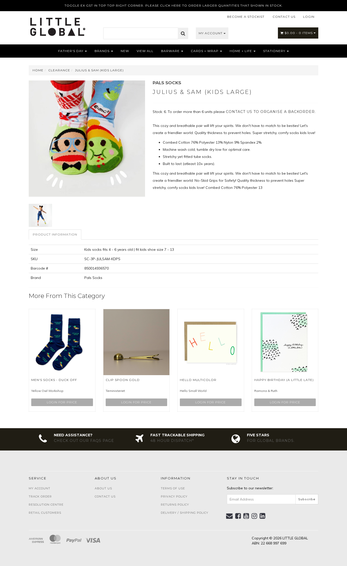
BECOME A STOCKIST (245, 17)
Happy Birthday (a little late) (284, 380)
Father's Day (71, 51)
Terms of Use (173, 488)
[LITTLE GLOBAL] (57, 25)
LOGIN (308, 17)
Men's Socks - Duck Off (54, 380)
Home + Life (241, 51)
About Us (103, 488)
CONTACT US (284, 17)
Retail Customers (45, 512)
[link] (238, 516)
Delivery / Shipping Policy (184, 512)
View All (145, 51)
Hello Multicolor (198, 380)
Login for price (62, 402)
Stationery (274, 51)
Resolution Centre (46, 504)
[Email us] (229, 516)
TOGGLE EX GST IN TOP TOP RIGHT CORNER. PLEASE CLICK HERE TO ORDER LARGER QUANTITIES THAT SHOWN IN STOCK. (174, 5)
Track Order (40, 496)
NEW (125, 51)
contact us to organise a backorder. (271, 111)
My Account (211, 33)
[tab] (55, 234)
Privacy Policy (174, 496)
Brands (102, 51)
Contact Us (105, 496)
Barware (171, 51)
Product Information (55, 234)
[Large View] (40, 215)
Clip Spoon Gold (123, 380)
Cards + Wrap (205, 51)
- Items (299, 33)
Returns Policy (175, 504)
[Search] (183, 33)
